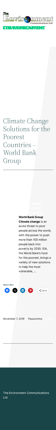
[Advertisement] (28, 78)
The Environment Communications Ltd (24, 27)
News (49, 318)
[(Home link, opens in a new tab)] (28, 18)
